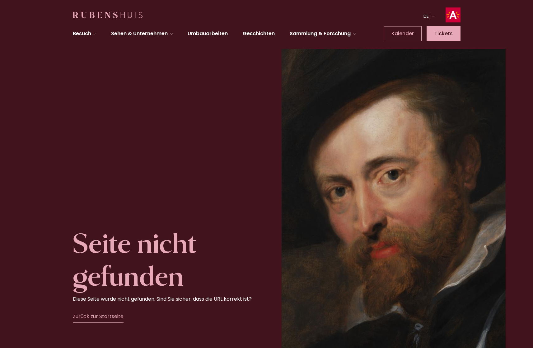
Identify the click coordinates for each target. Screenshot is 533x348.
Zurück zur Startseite (98, 316)
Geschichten (259, 33)
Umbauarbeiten (208, 33)
